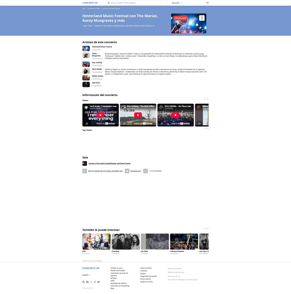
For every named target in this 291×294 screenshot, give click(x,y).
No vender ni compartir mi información (183, 280)
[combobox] (176, 3)
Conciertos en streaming (120, 286)
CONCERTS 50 (89, 2)
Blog (112, 288)
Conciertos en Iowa (94, 8)
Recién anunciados (118, 270)
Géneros (114, 276)
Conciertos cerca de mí (119, 273)
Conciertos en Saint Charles (111, 8)
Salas (113, 281)
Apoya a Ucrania (146, 282)
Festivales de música (118, 283)
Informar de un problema (92, 261)
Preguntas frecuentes (148, 276)
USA (83, 8)
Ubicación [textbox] (175, 3)
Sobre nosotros (146, 268)
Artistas (113, 278)
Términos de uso (174, 276)
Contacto (143, 271)
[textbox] (86, 275)
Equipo (143, 273)
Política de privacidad (176, 272)
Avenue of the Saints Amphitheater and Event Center (109, 163)
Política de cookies (175, 268)
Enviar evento (145, 279)
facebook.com (135, 171)
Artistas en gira (116, 268)
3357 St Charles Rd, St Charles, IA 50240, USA (105, 171)
